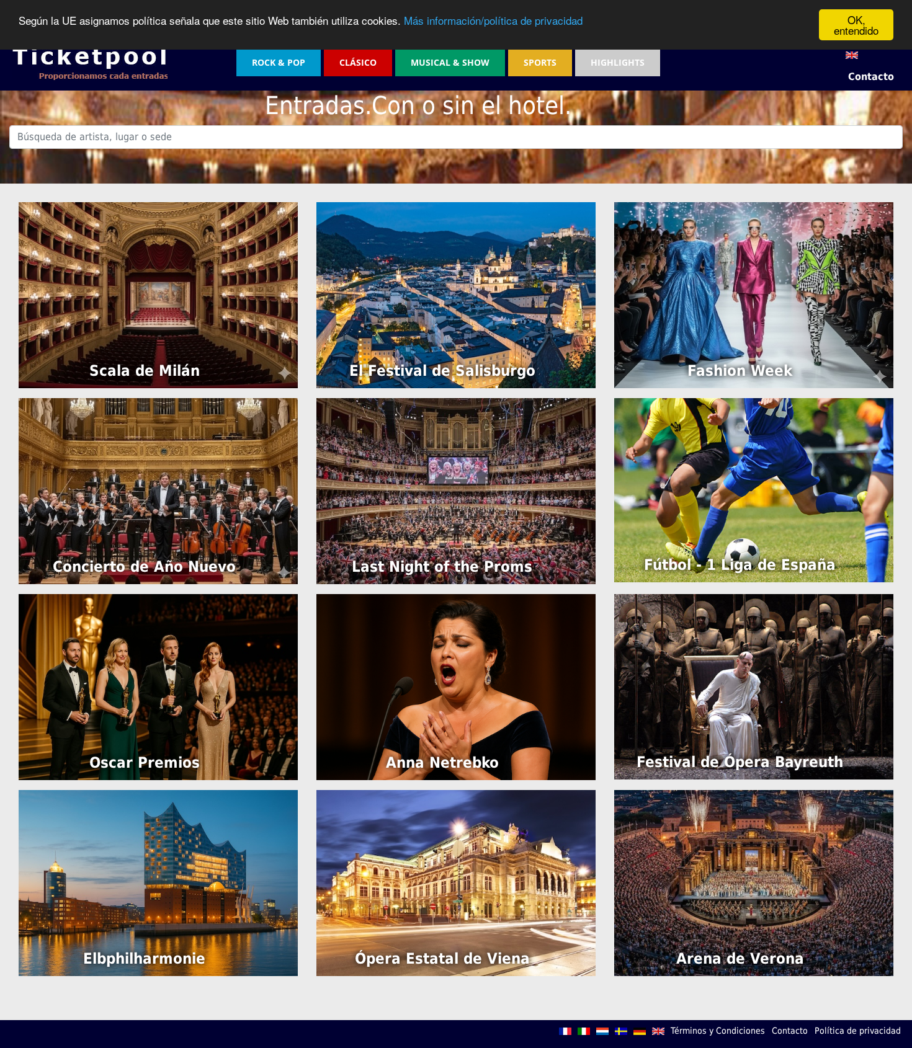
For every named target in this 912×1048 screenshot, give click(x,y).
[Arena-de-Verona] (753, 882)
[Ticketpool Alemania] (641, 1030)
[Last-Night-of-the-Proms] (456, 490)
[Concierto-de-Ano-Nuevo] (158, 490)
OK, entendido (856, 25)
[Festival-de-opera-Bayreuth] (753, 686)
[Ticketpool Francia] (566, 1030)
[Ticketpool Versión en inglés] (659, 1030)
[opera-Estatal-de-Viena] (456, 882)
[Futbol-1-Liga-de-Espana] (753, 489)
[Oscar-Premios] (158, 686)
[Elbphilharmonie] (158, 882)
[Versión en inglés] (852, 54)
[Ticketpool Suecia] (622, 1030)
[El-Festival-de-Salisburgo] (456, 294)
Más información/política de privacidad (493, 20)
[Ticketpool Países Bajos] (603, 1030)
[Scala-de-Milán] (158, 294)
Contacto (871, 76)
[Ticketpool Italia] (585, 1030)
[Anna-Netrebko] (456, 686)
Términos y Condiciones (718, 1031)
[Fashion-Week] (753, 294)
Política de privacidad (858, 1031)
